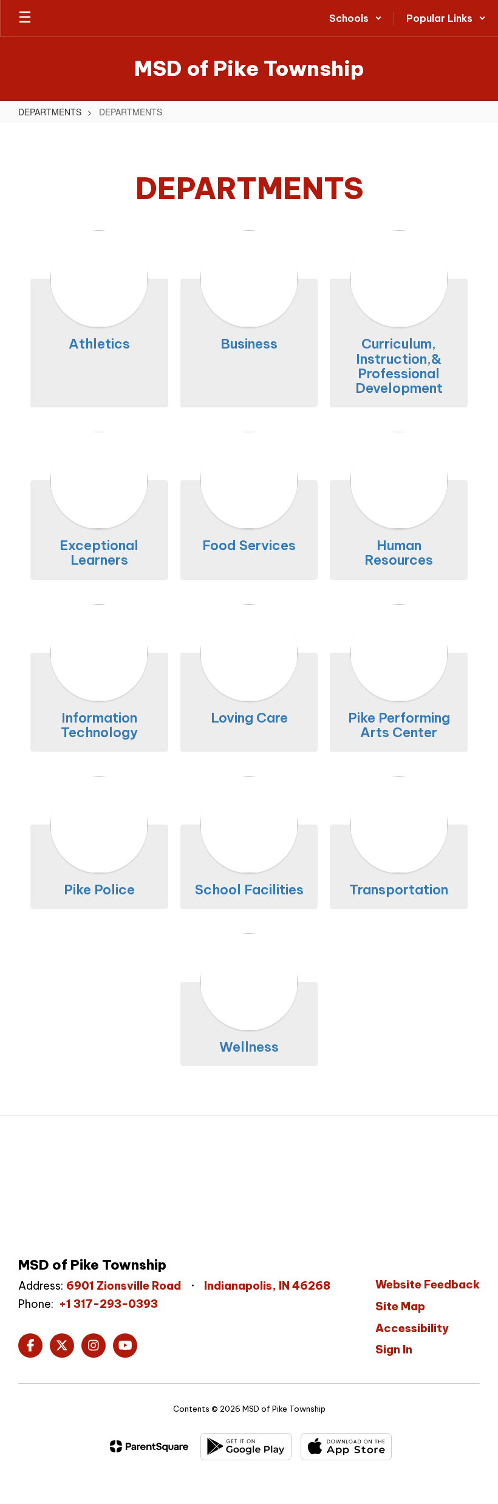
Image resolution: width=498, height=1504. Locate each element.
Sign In (393, 1349)
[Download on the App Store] (346, 1446)
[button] (355, 18)
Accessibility (412, 1328)
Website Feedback (427, 1284)
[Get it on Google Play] (246, 1446)
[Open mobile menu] (25, 18)
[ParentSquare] (149, 1446)
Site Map (400, 1306)
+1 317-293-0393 (108, 1304)
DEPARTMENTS (49, 112)
